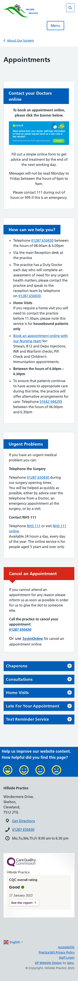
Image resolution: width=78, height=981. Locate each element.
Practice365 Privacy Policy (57, 952)
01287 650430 (42, 240)
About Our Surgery (20, 40)
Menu (55, 25)
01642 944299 (51, 401)
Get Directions (23, 821)
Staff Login (67, 958)
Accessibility (66, 947)
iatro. (71, 963)
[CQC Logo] (21, 865)
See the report (21, 903)
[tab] (39, 666)
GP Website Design (48, 963)
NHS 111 (34, 526)
